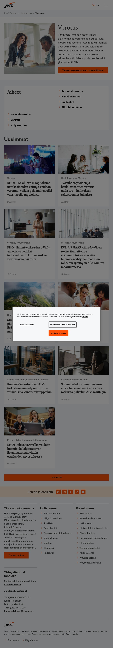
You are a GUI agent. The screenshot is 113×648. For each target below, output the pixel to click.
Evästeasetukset (27, 324)
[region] (56, 324)
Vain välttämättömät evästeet (62, 324)
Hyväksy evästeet (58, 333)
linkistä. (85, 316)
